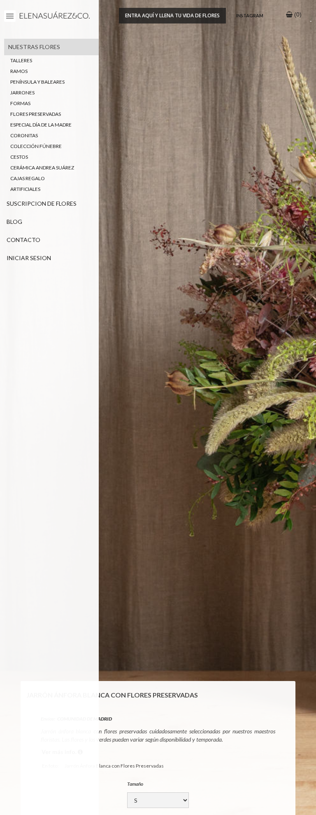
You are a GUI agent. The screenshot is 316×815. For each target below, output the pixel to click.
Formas (20, 103)
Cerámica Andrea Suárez (42, 167)
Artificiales (25, 189)
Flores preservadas (35, 114)
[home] (53, 16)
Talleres (21, 60)
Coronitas (24, 135)
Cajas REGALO (27, 178)
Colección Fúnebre (36, 146)
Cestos (19, 157)
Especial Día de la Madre (41, 125)
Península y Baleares (37, 82)
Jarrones (22, 92)
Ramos (19, 71)
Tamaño (135, 784)
